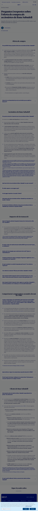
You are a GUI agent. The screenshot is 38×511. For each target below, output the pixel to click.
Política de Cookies (28, 506)
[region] (19, 506)
